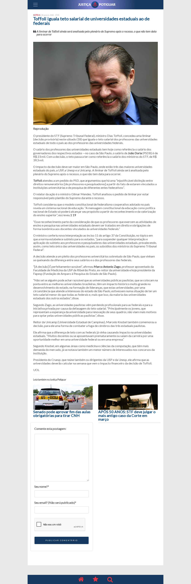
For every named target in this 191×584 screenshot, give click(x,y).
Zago (117, 266)
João (131, 153)
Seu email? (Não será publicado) (55, 502)
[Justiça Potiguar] (81, 579)
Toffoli (37, 180)
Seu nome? (41, 486)
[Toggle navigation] (35, 4)
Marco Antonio (104, 266)
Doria (138, 153)
